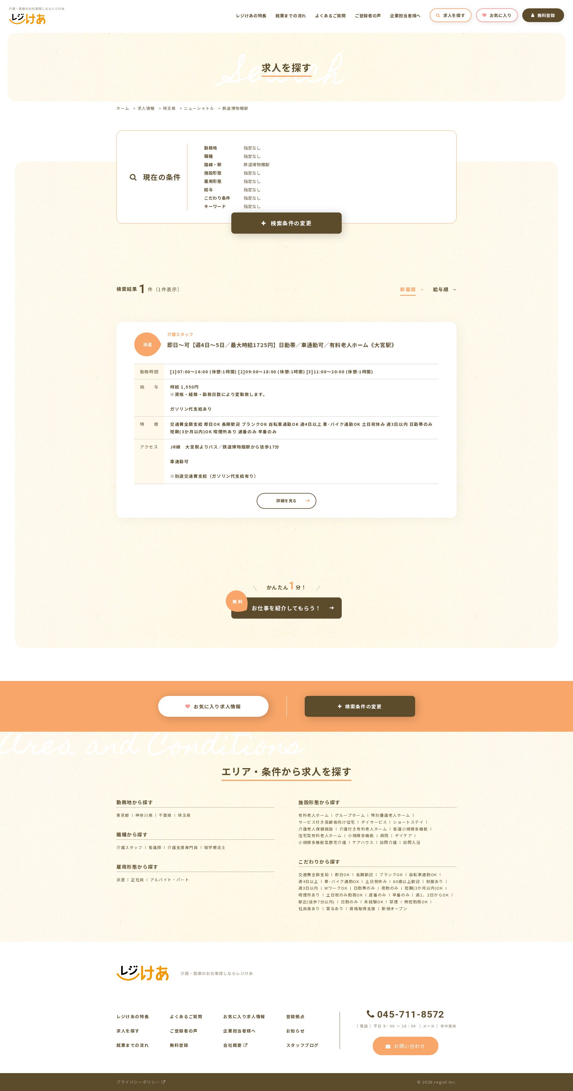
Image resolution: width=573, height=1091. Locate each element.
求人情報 (146, 108)
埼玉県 (169, 108)
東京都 (123, 815)
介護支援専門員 (182, 847)
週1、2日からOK (432, 895)
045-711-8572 (410, 1014)
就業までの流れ (290, 16)
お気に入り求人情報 (217, 706)
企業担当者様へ (405, 16)
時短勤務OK (416, 901)
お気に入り (501, 15)
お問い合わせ (410, 1046)
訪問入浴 (411, 842)
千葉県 (165, 815)
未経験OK (373, 901)
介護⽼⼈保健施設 (315, 829)
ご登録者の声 (368, 16)
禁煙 (393, 901)
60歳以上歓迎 (406, 881)
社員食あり (309, 908)
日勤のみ (349, 901)
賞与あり (335, 908)
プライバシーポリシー (138, 1082)
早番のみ (401, 895)
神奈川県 (144, 815)
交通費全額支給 (313, 874)
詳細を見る (286, 500)
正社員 (137, 879)
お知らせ (295, 1031)
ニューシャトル (199, 108)
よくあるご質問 (330, 16)
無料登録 (546, 15)
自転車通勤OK (423, 874)
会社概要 (233, 1045)
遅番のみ (377, 895)
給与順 (441, 289)
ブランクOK (391, 874)
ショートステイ (408, 822)
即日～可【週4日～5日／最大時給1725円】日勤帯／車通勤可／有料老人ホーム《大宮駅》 (282, 345)
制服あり (434, 881)
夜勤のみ (390, 888)
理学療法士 (215, 847)
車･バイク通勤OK (341, 881)
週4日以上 (308, 881)
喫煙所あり (309, 895)
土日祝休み (376, 881)
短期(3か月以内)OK (424, 888)
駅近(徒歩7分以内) (316, 901)
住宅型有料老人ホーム (320, 835)
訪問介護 (388, 842)
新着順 (408, 289)
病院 (384, 835)
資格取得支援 (362, 908)
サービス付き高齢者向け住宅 (326, 822)
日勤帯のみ (364, 888)
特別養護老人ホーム (390, 815)
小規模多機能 (361, 835)
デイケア (403, 835)
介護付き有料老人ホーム (363, 829)
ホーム (123, 108)
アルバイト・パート (169, 879)
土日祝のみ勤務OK (344, 895)
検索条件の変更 (290, 223)
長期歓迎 (364, 874)
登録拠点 (295, 1016)
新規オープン (395, 908)
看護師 (155, 847)
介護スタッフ (129, 847)
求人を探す (454, 15)
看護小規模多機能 (410, 829)
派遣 (120, 879)
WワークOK (336, 888)
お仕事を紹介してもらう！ (286, 607)
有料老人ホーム (313, 815)
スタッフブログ (302, 1045)
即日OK (342, 874)
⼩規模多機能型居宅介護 (322, 842)
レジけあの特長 (251, 16)
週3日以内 (308, 888)
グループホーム (350, 815)
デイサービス (374, 822)
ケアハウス (363, 842)
